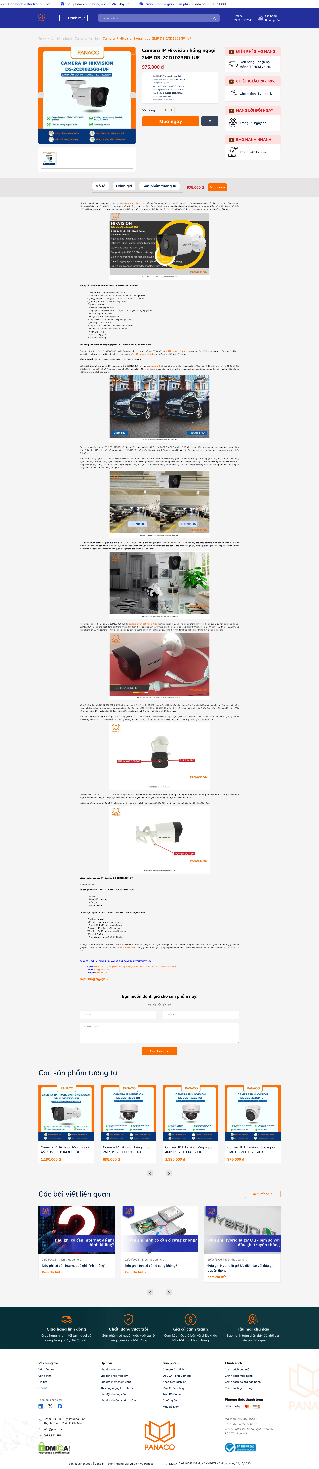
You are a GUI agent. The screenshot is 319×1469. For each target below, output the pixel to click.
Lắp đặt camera (111, 1369)
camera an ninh (131, 203)
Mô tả (100, 186)
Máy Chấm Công (173, 1388)
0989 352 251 (52, 1435)
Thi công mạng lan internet (118, 1388)
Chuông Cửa (171, 1400)
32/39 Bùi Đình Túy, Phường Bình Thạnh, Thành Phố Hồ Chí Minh (64, 1421)
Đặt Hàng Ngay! (92, 979)
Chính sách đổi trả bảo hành (243, 1382)
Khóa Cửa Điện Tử (174, 1382)
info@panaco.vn (54, 1429)
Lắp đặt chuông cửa (113, 1394)
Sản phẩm (64, 38)
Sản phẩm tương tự (159, 186)
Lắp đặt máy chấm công (116, 1382)
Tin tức (42, 1382)
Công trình (45, 1375)
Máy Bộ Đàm (171, 1406)
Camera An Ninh (87, 38)
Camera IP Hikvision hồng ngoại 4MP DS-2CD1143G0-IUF (189, 1149)
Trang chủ (45, 38)
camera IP (155, 366)
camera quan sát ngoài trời (143, 624)
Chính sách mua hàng (239, 1375)
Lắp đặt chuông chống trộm (118, 1400)
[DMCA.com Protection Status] (54, 1453)
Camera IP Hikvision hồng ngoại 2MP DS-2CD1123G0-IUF (127, 1149)
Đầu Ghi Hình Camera (177, 1375)
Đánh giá (124, 186)
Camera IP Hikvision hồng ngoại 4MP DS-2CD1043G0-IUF (65, 1149)
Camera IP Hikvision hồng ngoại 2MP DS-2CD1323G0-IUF (251, 1149)
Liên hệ (42, 1388)
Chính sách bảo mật (237, 1369)
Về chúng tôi (46, 1369)
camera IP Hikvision (126, 947)
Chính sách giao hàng (238, 1388)
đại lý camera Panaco (177, 351)
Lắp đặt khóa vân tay (114, 1375)
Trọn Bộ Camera (173, 1394)
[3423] (209, 121)
